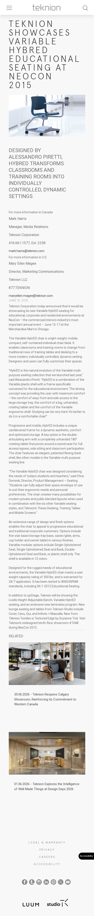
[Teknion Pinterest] (53, 882)
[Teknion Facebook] (24, 882)
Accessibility (47, 864)
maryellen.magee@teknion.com (31, 295)
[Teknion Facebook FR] (32, 882)
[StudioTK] (57, 902)
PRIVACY (47, 849)
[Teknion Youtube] (68, 882)
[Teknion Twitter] (60, 882)
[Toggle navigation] (7, 7)
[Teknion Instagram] (39, 882)
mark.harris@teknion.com (26, 251)
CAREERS (47, 857)
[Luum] (29, 902)
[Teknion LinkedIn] (46, 882)
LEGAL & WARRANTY (47, 842)
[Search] (85, 7)
